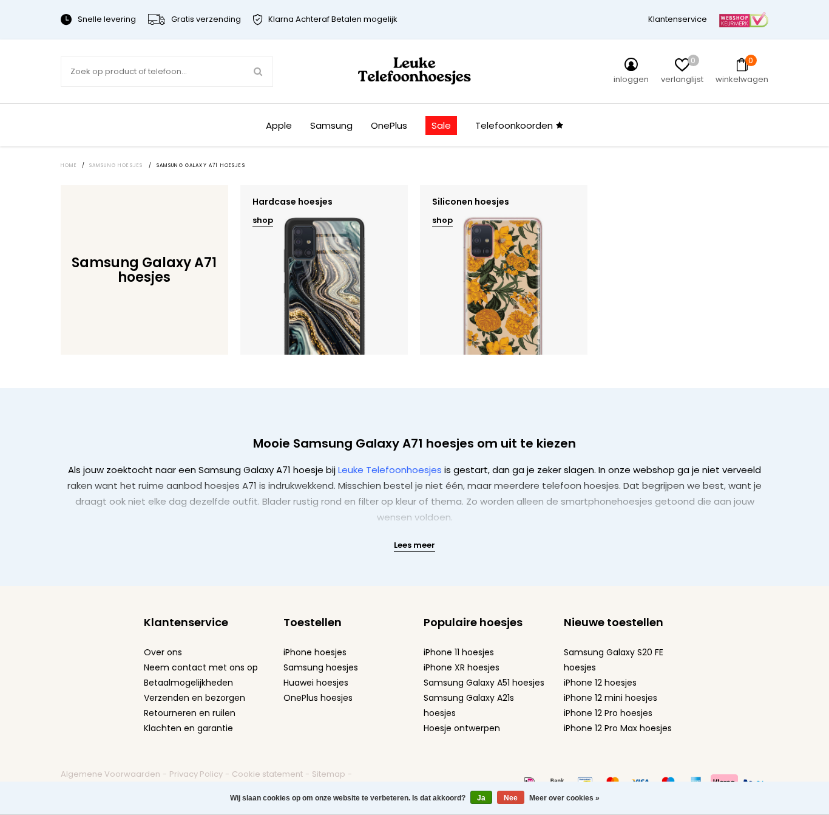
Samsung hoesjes (320, 667)
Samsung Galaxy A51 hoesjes (484, 683)
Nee (511, 798)
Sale (441, 125)
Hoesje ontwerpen (462, 728)
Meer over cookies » (564, 798)
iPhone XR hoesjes (461, 667)
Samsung (331, 125)
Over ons (163, 652)
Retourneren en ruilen (189, 713)
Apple (279, 125)
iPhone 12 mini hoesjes (610, 698)
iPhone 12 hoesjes (600, 683)
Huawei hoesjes (315, 683)
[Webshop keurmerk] (743, 19)
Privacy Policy (196, 774)
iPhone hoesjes (315, 652)
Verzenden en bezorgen (194, 698)
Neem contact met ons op (201, 667)
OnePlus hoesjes (318, 698)
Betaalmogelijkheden (188, 683)
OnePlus (389, 125)
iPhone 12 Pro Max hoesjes (618, 728)
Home (69, 165)
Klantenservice (677, 19)
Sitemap (328, 774)
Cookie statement (267, 774)
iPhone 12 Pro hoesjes (608, 713)
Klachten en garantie (188, 728)
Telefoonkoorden (514, 125)
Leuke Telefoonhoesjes (390, 469)
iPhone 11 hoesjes (459, 652)
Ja (481, 798)
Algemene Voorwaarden (110, 774)
